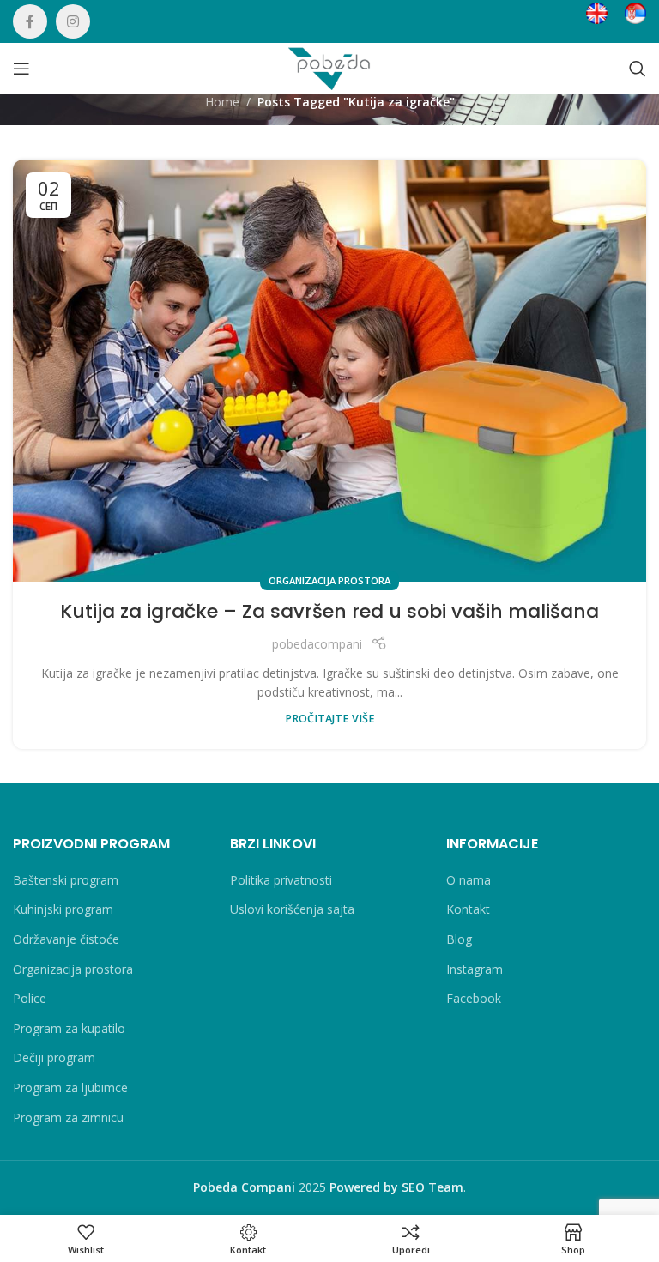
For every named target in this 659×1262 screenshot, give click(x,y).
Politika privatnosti (281, 880)
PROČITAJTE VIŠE (330, 718)
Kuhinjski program (63, 909)
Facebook (473, 998)
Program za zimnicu (68, 1117)
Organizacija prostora (329, 580)
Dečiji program (54, 1057)
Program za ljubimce (70, 1087)
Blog (459, 939)
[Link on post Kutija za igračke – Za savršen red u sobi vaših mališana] (329, 371)
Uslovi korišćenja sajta (292, 909)
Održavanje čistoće (66, 939)
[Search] (637, 68)
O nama (468, 880)
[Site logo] (329, 67)
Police (29, 998)
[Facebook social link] (30, 21)
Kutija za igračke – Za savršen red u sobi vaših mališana (329, 611)
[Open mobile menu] (21, 68)
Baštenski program (65, 880)
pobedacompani (317, 644)
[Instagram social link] (73, 21)
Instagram (474, 969)
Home (222, 102)
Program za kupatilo (69, 1028)
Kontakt (468, 909)
